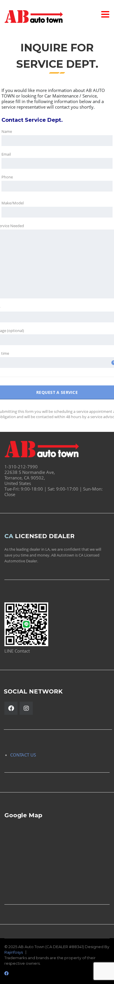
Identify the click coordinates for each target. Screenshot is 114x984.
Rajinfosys (13, 952)
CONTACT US (23, 755)
